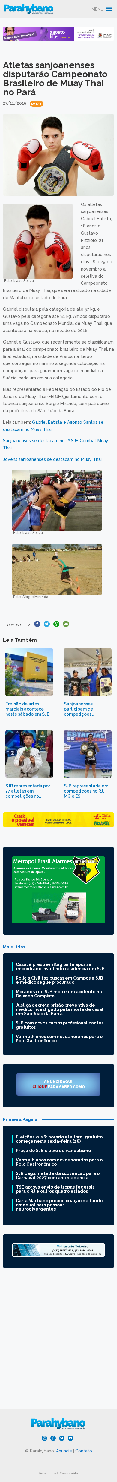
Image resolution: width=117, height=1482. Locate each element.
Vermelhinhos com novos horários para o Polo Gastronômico (59, 1038)
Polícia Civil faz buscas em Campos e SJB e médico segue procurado (59, 980)
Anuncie (64, 1451)
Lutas (36, 103)
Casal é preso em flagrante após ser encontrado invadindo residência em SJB (60, 966)
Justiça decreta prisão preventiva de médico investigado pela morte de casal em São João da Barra (60, 1009)
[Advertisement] (58, 1336)
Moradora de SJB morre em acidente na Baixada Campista (59, 994)
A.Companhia (67, 1473)
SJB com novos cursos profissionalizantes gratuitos (60, 1025)
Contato (83, 1451)
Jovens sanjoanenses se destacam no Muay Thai (52, 459)
